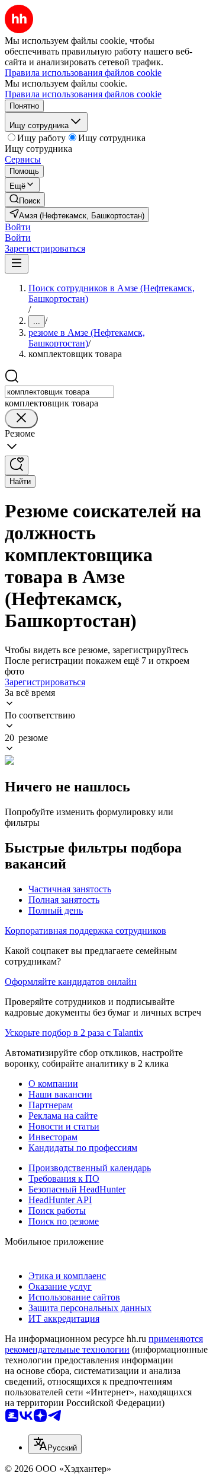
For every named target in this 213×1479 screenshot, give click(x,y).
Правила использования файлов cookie (83, 94)
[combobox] (59, 392)
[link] (25, 199)
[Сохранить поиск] (16, 465)
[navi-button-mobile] (16, 263)
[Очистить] (21, 418)
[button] (18, 227)
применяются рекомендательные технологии (104, 1344)
